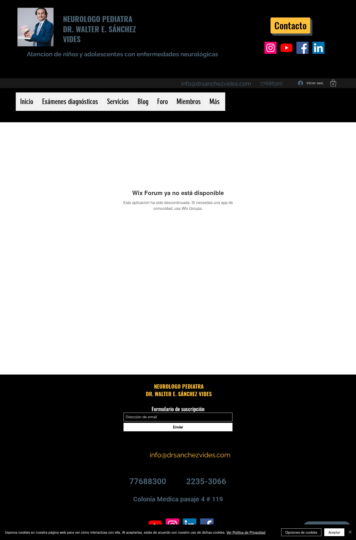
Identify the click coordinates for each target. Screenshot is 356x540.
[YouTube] (286, 48)
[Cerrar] (350, 532)
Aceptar (334, 532)
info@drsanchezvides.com (216, 83)
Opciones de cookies (301, 532)
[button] (333, 83)
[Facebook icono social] (302, 48)
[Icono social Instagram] (270, 48)
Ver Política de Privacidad (245, 532)
